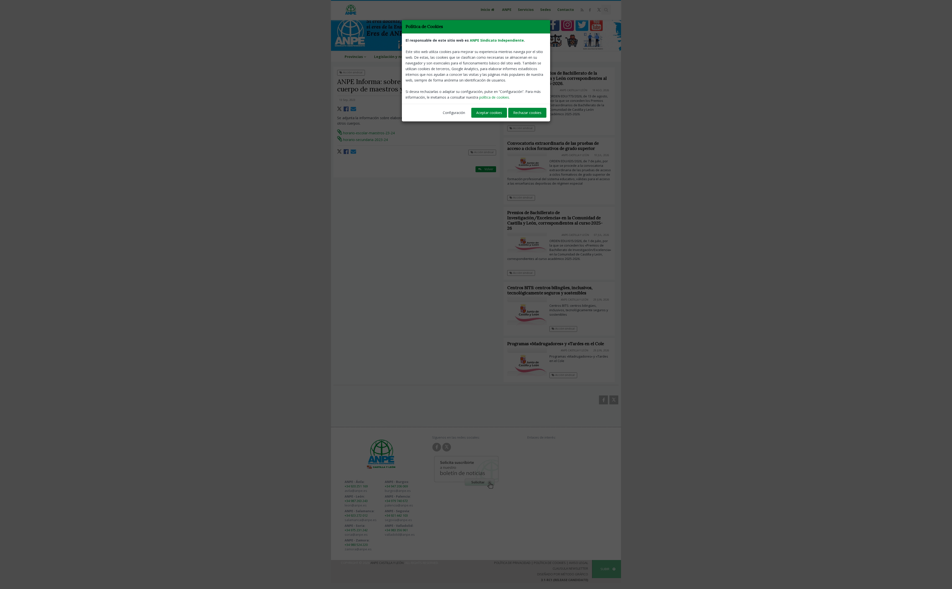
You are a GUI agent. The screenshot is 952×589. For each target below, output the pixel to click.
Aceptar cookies (489, 112)
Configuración (454, 112)
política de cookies (494, 97)
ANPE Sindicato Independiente (497, 40)
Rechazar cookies (527, 112)
